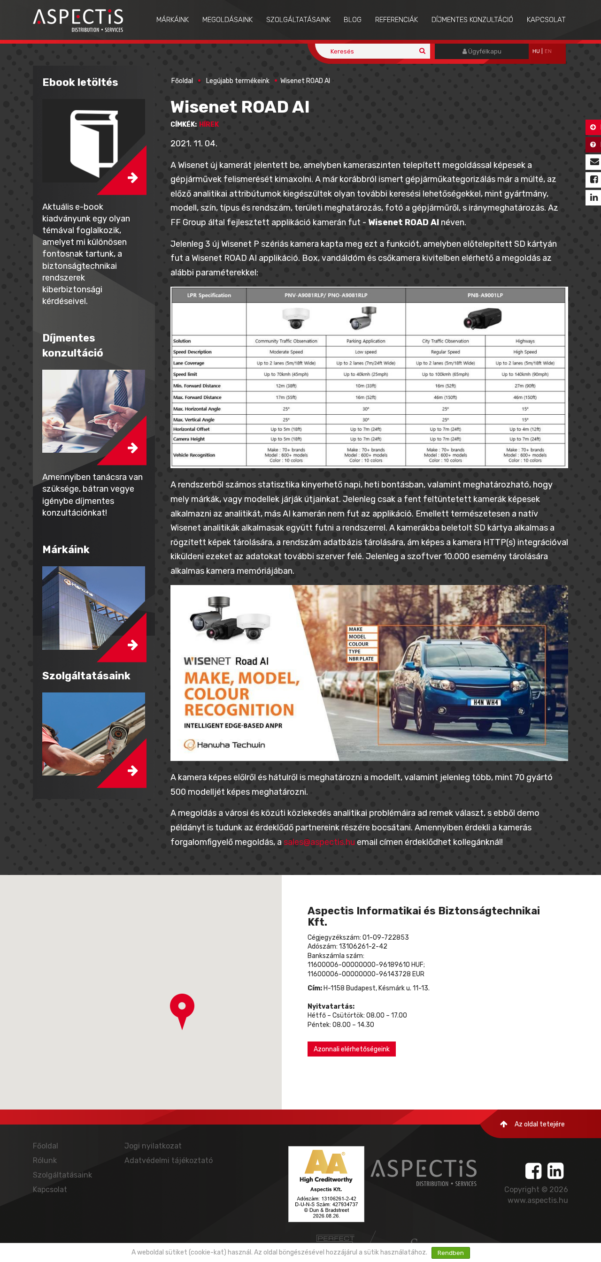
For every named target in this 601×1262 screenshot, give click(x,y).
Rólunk (45, 1160)
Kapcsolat (546, 19)
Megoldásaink (227, 19)
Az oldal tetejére (540, 1124)
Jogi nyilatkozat (153, 1145)
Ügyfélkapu (484, 51)
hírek (209, 125)
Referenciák (396, 19)
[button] (182, 1012)
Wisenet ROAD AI (305, 81)
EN (548, 51)
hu (536, 51)
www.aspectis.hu (538, 1200)
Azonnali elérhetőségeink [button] (352, 1049)
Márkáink (172, 19)
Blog (353, 19)
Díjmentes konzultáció (472, 19)
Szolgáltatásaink (298, 19)
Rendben (451, 1252)
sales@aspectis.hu (319, 842)
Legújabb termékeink (238, 81)
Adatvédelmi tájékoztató (168, 1160)
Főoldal (182, 81)
